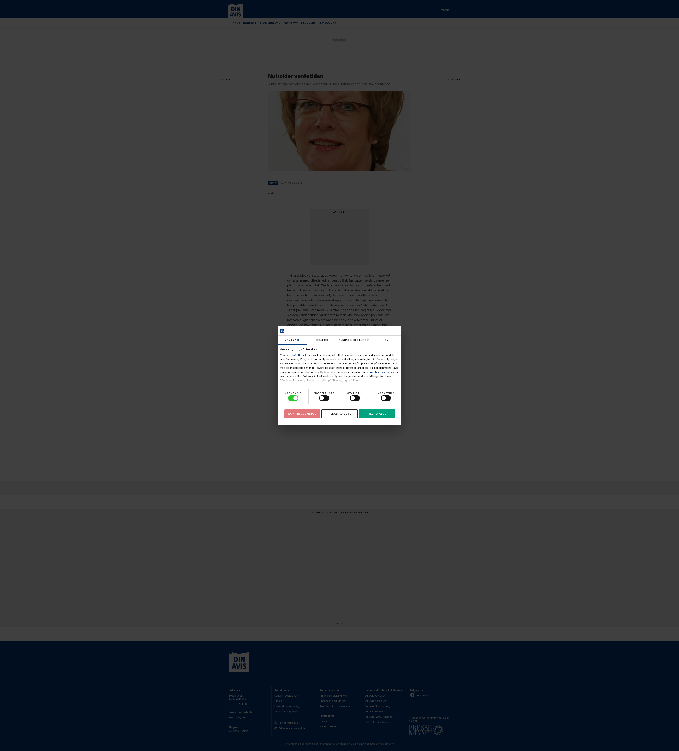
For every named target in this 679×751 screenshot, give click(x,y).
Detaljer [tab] (322, 340)
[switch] (324, 398)
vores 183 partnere (299, 355)
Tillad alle (377, 413)
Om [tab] (387, 340)
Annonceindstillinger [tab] (354, 340)
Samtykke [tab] (292, 339)
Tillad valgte (339, 413)
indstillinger (377, 372)
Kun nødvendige (302, 413)
